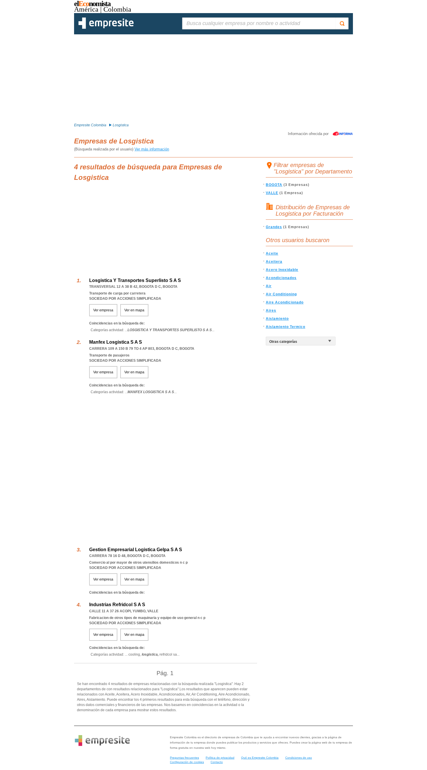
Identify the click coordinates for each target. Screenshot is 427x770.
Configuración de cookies (187, 762)
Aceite (272, 253)
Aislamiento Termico (285, 327)
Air (269, 286)
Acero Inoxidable (282, 270)
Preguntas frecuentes (184, 757)
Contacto (217, 762)
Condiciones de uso (298, 757)
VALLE (272, 193)
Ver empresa (103, 310)
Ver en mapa (134, 310)
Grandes (274, 227)
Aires (271, 310)
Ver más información (151, 149)
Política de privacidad (220, 757)
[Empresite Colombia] (106, 28)
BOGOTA (274, 185)
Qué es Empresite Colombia (260, 757)
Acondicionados (281, 278)
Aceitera (274, 262)
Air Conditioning (281, 294)
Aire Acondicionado (285, 302)
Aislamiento (277, 319)
